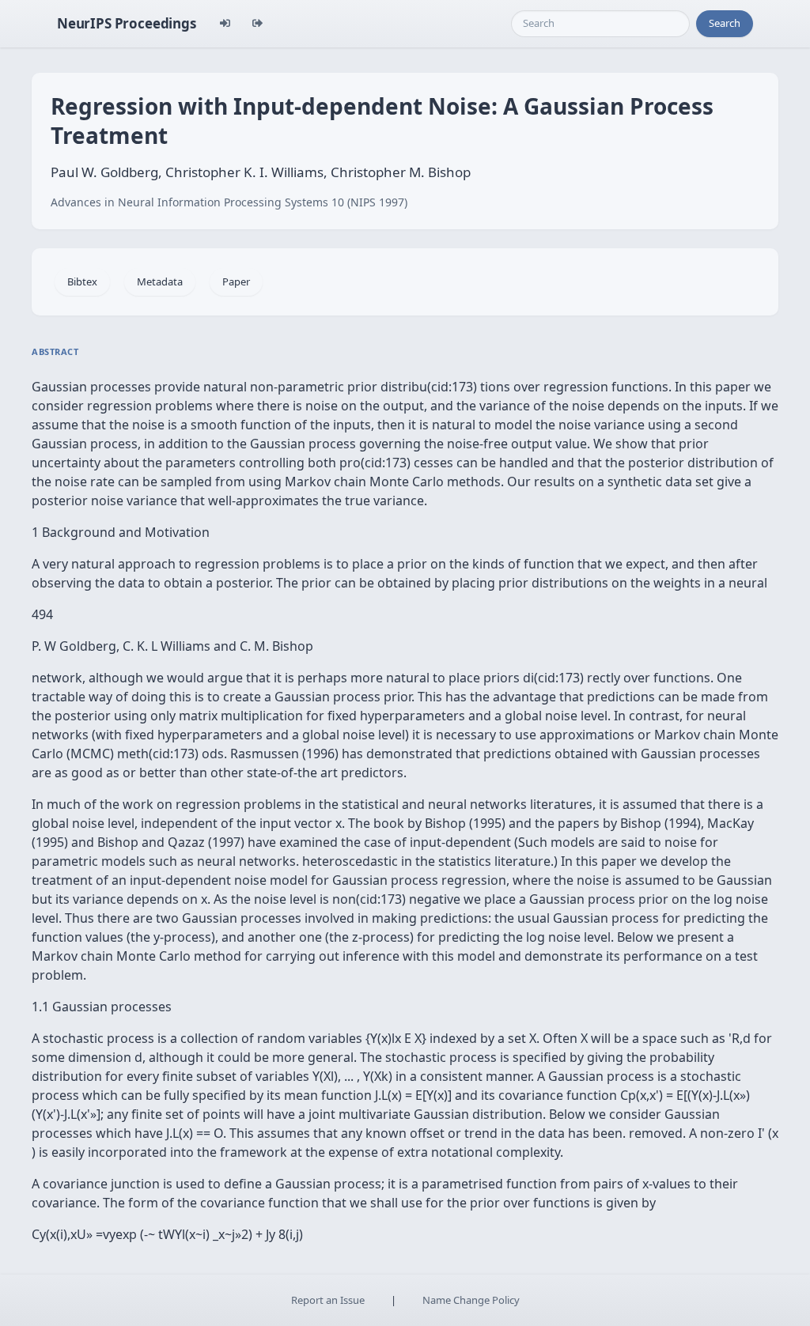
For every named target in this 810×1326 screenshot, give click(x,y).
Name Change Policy (471, 1300)
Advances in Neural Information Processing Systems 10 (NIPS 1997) (229, 202)
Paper (236, 281)
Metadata (160, 281)
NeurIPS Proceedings (126, 23)
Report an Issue (328, 1300)
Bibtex (82, 281)
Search (724, 23)
